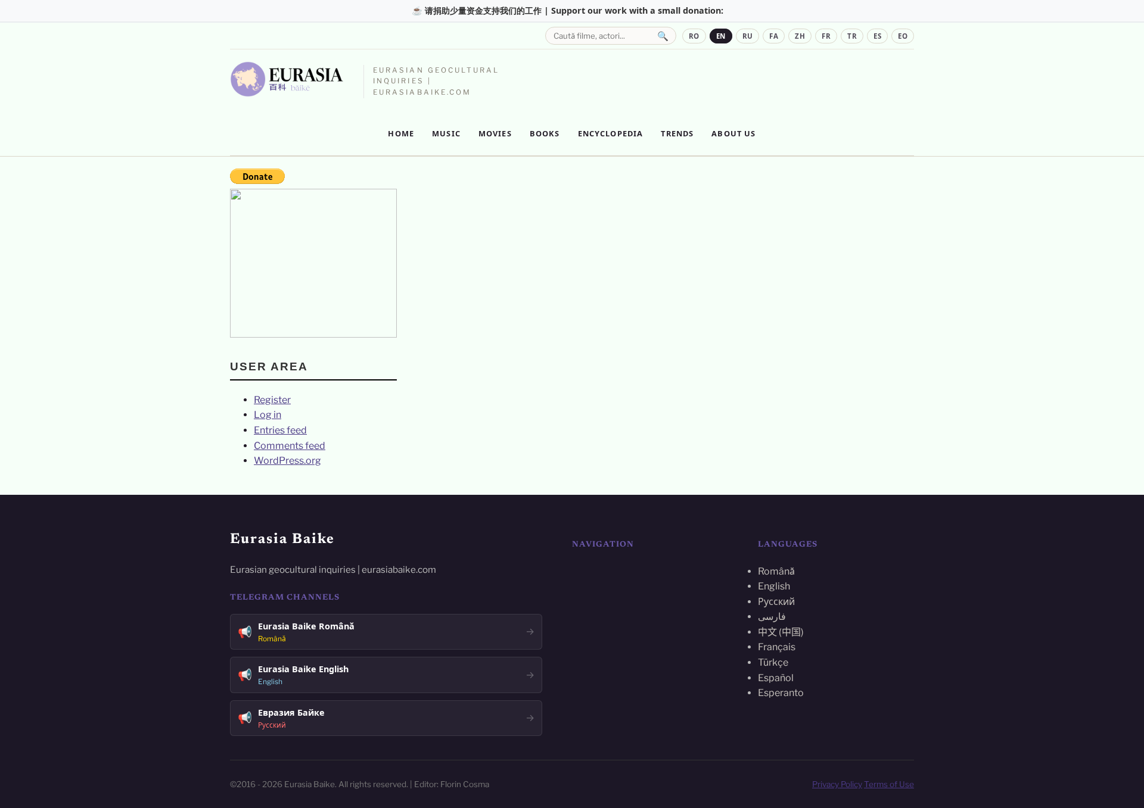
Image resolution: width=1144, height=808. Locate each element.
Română (776, 571)
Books (545, 133)
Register (272, 399)
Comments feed (289, 445)
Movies (495, 133)
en (721, 36)
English (774, 586)
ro (694, 36)
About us (733, 133)
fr (826, 36)
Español (776, 678)
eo (902, 36)
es (877, 36)
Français (776, 647)
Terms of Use (889, 784)
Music (446, 133)
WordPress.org (287, 460)
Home (401, 133)
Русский (776, 601)
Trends (677, 133)
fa (773, 36)
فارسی (772, 616)
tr (852, 36)
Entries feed (280, 430)
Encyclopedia (611, 133)
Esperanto (781, 692)
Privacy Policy (837, 784)
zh (800, 36)
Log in (267, 414)
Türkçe (773, 662)
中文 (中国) (781, 632)
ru (747, 36)
